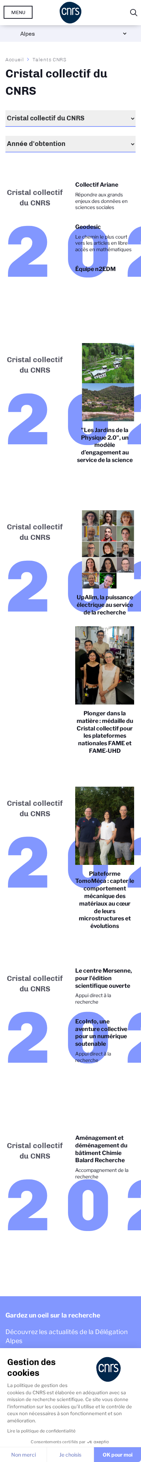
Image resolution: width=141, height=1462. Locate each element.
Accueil (14, 59)
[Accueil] (70, 12)
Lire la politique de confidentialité (41, 1431)
